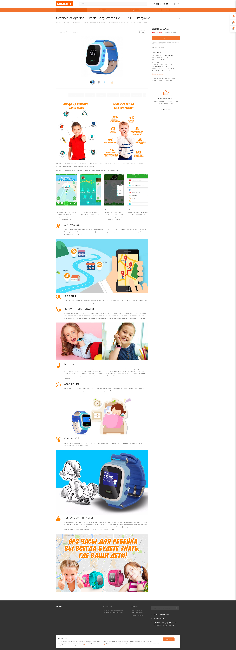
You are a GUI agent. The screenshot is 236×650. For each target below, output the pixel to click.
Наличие (90, 95)
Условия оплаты (136, 610)
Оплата (125, 95)
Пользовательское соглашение (113, 610)
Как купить (113, 95)
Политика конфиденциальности (113, 612)
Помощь (134, 606)
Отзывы (101, 95)
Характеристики (76, 95)
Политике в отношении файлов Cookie (96, 645)
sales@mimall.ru (159, 618)
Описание (61, 95)
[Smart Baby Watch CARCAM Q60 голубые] (102, 56)
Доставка (136, 95)
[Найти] (144, 4)
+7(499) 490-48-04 (160, 4)
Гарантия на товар (137, 615)
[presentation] (86, 82)
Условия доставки (137, 612)
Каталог (59, 606)
